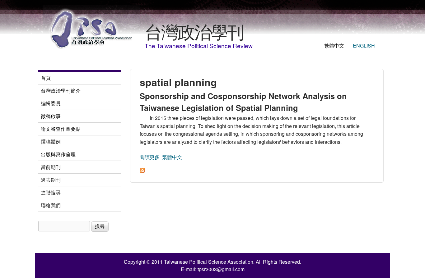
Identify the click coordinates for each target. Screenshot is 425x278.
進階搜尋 (51, 192)
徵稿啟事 (51, 116)
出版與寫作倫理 (58, 154)
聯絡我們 (51, 205)
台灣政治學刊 (194, 31)
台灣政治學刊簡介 (61, 90)
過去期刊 (51, 179)
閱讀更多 (150, 157)
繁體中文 (334, 45)
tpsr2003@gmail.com (221, 269)
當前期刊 (51, 167)
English (364, 45)
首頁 (46, 77)
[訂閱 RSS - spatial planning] (142, 170)
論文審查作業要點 (61, 128)
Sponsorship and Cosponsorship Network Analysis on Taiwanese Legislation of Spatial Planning (243, 101)
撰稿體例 (51, 141)
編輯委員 (51, 103)
